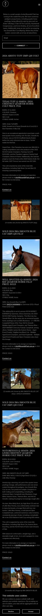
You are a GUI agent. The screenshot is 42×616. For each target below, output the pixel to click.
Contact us (6, 189)
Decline (11, 611)
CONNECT (21, 45)
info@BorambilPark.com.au (24, 177)
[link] (5, 5)
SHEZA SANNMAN (13, 304)
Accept (31, 611)
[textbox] (21, 38)
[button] (39, 5)
